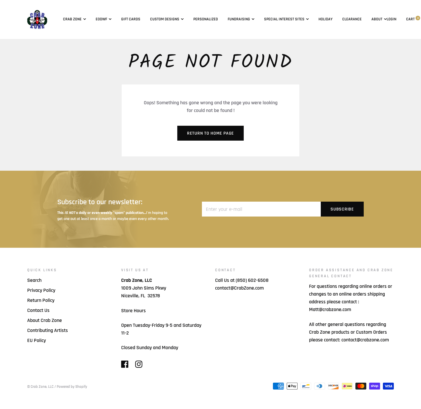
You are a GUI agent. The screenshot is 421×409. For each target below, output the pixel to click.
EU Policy (36, 340)
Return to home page (210, 133)
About (376, 19)
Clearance (352, 19)
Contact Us (38, 310)
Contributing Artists (47, 330)
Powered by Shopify (72, 386)
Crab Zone (72, 19)
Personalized (205, 19)
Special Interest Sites (284, 19)
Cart (412, 19)
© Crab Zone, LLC (40, 386)
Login (391, 19)
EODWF (101, 19)
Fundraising (239, 19)
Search (34, 280)
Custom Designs (164, 19)
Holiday (325, 19)
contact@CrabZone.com (239, 288)
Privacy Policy (41, 290)
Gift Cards (130, 19)
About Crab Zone (44, 320)
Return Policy (40, 300)
